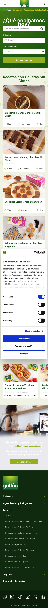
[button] (5, 3)
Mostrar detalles (32, 331)
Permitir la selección (24, 346)
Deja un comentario (23, 392)
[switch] (41, 305)
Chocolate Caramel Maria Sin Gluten (23, 201)
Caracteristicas (10, 46)
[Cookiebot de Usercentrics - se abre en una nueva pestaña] (34, 252)
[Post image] (20, 373)
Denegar (24, 353)
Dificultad (7, 35)
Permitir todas (24, 338)
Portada (7, 10)
